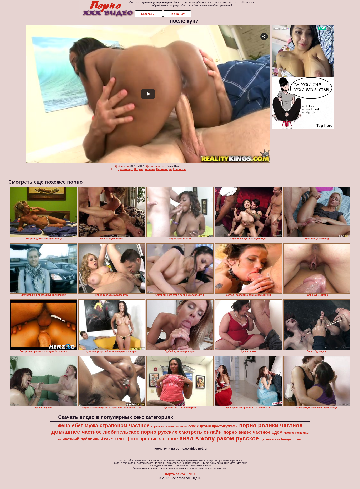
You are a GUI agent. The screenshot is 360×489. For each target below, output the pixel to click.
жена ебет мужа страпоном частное (104, 425)
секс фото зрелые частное (146, 438)
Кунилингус (125, 169)
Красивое (179, 169)
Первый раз (164, 169)
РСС (191, 474)
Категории (148, 13)
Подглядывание (144, 169)
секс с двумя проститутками (213, 426)
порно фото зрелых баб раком (169, 426)
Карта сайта (175, 474)
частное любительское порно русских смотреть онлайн (152, 432)
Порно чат (177, 13)
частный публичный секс (87, 439)
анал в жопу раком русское (219, 438)
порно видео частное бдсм (253, 432)
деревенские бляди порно (281, 439)
